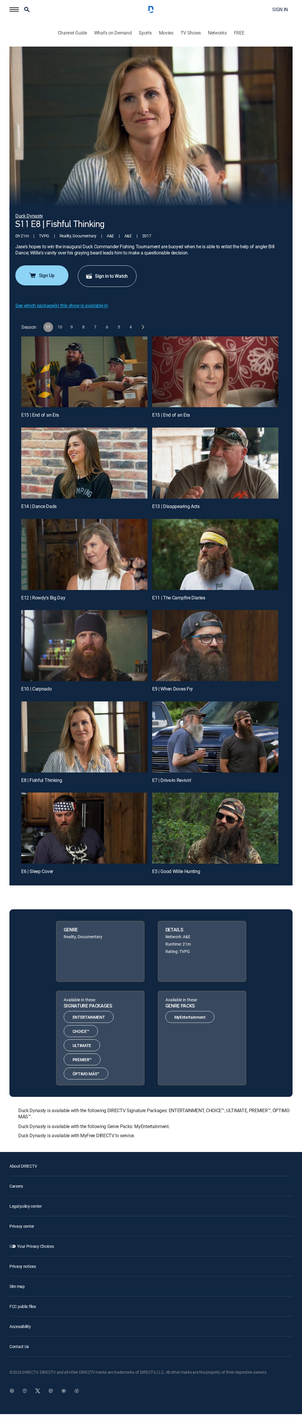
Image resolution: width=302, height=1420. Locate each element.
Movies (166, 33)
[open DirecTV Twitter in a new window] (37, 1390)
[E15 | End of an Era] (84, 371)
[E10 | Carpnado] (84, 645)
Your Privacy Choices (35, 1246)
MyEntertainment (190, 1017)
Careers (16, 1186)
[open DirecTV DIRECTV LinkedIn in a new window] (11, 1390)
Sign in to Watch (111, 276)
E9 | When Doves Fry (172, 689)
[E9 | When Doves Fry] (215, 645)
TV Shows (190, 33)
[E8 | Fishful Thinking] (84, 737)
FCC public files (22, 1306)
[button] (14, 9)
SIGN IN (280, 9)
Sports (145, 33)
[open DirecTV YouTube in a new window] (63, 1390)
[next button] (142, 327)
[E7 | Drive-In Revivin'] (215, 737)
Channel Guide (72, 33)
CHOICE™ (81, 1031)
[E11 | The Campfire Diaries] (215, 554)
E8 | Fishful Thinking (41, 780)
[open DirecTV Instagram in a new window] (50, 1390)
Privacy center (21, 1226)
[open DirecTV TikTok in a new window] (76, 1390)
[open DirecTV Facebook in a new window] (24, 1390)
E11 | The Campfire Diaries (178, 597)
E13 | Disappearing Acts (176, 506)
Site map (17, 1286)
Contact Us (19, 1346)
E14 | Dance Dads (39, 506)
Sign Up (47, 275)
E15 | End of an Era (40, 415)
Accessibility (20, 1326)
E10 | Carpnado (36, 689)
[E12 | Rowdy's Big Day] (84, 554)
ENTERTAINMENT (89, 1017)
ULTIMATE (82, 1045)
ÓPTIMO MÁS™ (86, 1073)
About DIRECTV (23, 1166)
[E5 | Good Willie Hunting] (215, 828)
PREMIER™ (82, 1059)
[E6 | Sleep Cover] (84, 828)
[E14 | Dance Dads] (84, 463)
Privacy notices (22, 1266)
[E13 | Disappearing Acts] (215, 463)
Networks (217, 33)
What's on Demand (113, 33)
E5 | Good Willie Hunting (176, 871)
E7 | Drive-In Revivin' (171, 780)
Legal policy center (25, 1206)
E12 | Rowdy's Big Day (43, 597)
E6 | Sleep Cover (37, 871)
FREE (239, 33)
